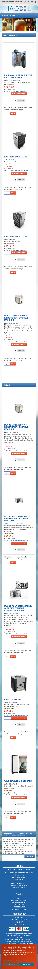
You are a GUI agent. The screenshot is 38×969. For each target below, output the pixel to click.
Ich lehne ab (11, 964)
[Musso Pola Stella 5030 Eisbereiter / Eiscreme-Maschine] (19, 499)
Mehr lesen (30, 856)
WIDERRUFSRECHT (19, 902)
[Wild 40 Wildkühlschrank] (19, 764)
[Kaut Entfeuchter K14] (19, 140)
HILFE (19, 898)
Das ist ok (26, 964)
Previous (5, 24)
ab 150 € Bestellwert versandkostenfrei (16, 91)
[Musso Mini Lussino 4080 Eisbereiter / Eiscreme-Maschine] (19, 299)
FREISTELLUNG (19, 907)
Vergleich (21, 100)
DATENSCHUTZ (19, 917)
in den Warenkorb (18, 93)
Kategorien (8, 16)
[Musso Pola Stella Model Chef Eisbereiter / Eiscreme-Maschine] (19, 589)
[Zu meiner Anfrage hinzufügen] (13, 113)
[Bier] (19, 24)
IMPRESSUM (19, 924)
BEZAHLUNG (19, 905)
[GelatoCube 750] (19, 683)
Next (33, 24)
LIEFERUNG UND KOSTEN (19, 900)
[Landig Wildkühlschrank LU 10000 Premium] (19, 58)
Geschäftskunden (7, 1)
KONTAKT (19, 922)
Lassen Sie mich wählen (11, 960)
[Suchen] (32, 2)
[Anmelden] (35, 2)
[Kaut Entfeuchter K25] (19, 219)
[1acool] (19, 8)
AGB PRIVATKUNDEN (19, 920)
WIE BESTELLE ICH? (19, 909)
